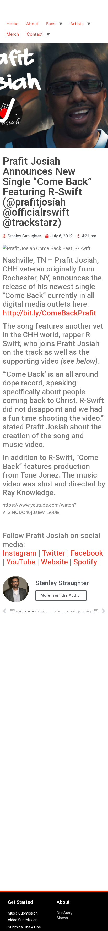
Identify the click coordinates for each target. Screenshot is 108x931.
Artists (76, 23)
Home (12, 23)
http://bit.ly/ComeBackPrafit (49, 313)
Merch (13, 34)
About (32, 23)
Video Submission (22, 920)
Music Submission (23, 913)
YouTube (20, 562)
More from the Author (61, 595)
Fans (50, 23)
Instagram (20, 553)
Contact (35, 34)
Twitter (53, 553)
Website (54, 562)
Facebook (87, 553)
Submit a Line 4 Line (24, 927)
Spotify (85, 562)
